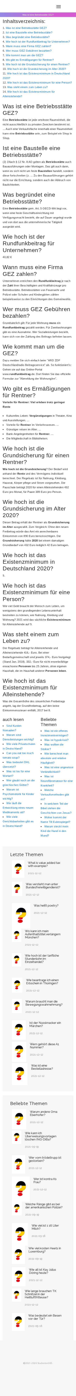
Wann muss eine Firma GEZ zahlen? (28, 46)
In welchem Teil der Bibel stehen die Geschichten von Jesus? (56, 808)
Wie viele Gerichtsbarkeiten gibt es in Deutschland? (18, 821)
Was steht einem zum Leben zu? (27, 87)
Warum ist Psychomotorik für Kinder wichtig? (18, 794)
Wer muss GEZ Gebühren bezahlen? (29, 50)
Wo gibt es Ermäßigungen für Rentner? (30, 59)
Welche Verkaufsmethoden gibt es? (55, 795)
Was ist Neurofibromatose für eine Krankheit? (57, 781)
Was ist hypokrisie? (56, 739)
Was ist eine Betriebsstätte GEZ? (26, 27)
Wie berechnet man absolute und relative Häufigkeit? (54, 758)
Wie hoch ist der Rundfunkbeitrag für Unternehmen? (38, 41)
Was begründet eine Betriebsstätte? (28, 37)
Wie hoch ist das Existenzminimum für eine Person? (39, 82)
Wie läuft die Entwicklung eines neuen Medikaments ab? (18, 808)
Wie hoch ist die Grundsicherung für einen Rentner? (38, 64)
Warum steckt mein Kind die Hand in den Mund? (54, 831)
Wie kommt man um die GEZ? (24, 55)
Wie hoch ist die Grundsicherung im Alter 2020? (36, 68)
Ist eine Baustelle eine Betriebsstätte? (29, 32)
